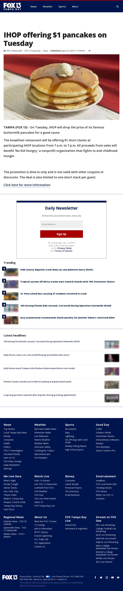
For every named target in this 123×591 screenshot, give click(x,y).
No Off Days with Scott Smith (76, 441)
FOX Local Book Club (106, 484)
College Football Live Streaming (106, 530)
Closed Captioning (43, 535)
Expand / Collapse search (117, 6)
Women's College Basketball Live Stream (107, 553)
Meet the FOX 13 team (45, 521)
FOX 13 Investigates (13, 450)
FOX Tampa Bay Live (44, 505)
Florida (7, 436)
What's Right (10, 480)
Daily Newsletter (12, 465)
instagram (106, 577)
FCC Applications (42, 543)
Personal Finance (73, 487)
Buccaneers (70, 429)
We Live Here (12, 476)
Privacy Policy (65, 248)
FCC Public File (41, 539)
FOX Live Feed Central (45, 498)
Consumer (9, 439)
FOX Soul (38, 495)
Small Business (72, 495)
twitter (101, 577)
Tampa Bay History (13, 505)
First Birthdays (103, 447)
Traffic (99, 429)
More (75, 6)
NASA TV (38, 502)
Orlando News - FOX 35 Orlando (15, 522)
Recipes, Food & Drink (14, 502)
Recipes (99, 443)
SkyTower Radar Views (45, 429)
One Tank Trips (11, 491)
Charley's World (103, 432)
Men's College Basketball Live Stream (107, 547)
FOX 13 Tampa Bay (33, 51)
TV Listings (39, 525)
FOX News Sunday (12, 461)
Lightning (69, 436)
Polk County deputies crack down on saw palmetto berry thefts (56, 269)
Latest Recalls (72, 484)
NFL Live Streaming (105, 525)
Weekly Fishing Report (76, 446)
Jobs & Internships (43, 528)
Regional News (14, 517)
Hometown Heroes (105, 436)
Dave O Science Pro (105, 450)
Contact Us (39, 546)
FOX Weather (40, 457)
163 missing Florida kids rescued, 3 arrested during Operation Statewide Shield (65, 305)
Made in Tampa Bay (13, 498)
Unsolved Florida (12, 454)
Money (69, 476)
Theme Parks (10, 495)
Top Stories (9, 429)
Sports (69, 424)
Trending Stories (104, 487)
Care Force (9, 509)
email (118, 577)
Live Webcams (41, 436)
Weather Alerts (41, 443)
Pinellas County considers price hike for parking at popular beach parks (37, 381)
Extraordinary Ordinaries (107, 439)
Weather (40, 424)
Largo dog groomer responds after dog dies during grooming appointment (40, 395)
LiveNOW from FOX (44, 487)
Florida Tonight (11, 484)
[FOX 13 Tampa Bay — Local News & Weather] (13, 6)
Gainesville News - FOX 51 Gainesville (15, 529)
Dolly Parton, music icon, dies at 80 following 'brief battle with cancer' (37, 355)
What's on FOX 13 (104, 495)
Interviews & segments (76, 528)
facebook (95, 577)
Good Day (102, 424)
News (45, 51)
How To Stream (42, 480)
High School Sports (74, 449)
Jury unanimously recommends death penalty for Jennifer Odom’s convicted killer (67, 317)
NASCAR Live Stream (106, 538)
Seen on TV (9, 457)
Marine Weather (42, 439)
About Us (40, 517)
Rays (67, 432)
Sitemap (8, 468)
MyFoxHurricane (42, 454)
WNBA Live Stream (105, 558)
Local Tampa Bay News (15, 432)
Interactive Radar (42, 432)
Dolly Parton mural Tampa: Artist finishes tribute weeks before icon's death (39, 368)
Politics (7, 447)
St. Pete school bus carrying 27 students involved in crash (53, 293)
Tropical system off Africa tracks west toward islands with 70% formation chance (67, 281)
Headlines (100, 480)
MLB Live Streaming (106, 534)
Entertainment (106, 476)
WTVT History (41, 532)
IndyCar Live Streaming (107, 542)
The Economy (72, 491)
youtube (112, 577)
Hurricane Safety (42, 447)
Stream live (70, 525)
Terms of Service (63, 250)
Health (7, 443)
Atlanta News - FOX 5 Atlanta (14, 535)
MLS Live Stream (104, 561)
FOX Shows (101, 491)
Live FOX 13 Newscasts (45, 484)
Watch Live (41, 476)
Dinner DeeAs (10, 487)
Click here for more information (27, 185)
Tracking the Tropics (44, 450)
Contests (100, 498)
